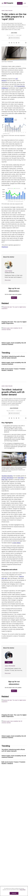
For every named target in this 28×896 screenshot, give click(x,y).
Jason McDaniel (14, 408)
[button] (3, 3)
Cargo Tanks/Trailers (7, 10)
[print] (25, 42)
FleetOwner (5, 247)
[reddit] (16, 42)
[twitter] (14, 42)
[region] (14, 891)
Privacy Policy (22, 889)
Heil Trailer (21, 477)
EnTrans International (7, 477)
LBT (6, 578)
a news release (16, 542)
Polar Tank (5, 479)
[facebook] (9, 42)
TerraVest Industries (7, 475)
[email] (18, 42)
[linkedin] (11, 42)
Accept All (14, 893)
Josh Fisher (14, 32)
